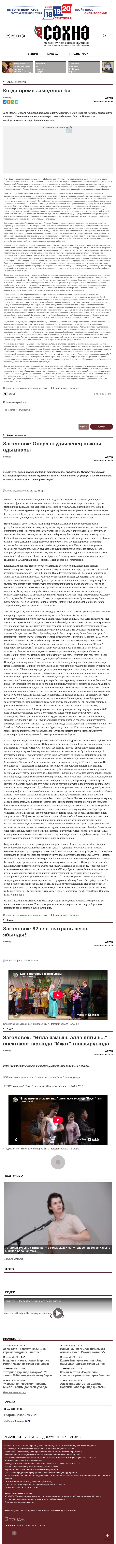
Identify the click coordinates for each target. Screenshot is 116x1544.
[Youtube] (24, 36)
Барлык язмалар (13, 1258)
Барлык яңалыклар (14, 1392)
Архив (75, 1437)
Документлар (54, 1437)
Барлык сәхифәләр (17, 82)
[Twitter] (18, 36)
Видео (10, 920)
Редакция (12, 1437)
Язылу (33, 53)
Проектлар (78, 53)
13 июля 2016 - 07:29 (103, 460)
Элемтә (31, 1437)
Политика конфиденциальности (19, 1502)
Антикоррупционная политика (18, 1493)
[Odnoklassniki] (8, 36)
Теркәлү (83, 426)
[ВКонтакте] (5, 102)
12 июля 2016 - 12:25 (103, 1054)
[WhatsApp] (12, 102)
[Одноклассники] (8, 102)
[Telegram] (16, 102)
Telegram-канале (59, 388)
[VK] (13, 36)
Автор (109, 98)
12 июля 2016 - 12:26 (103, 945)
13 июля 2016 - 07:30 (103, 101)
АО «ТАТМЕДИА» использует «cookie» (22, 1496)
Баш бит (54, 53)
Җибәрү (101, 427)
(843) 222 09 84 (38, 1525)
